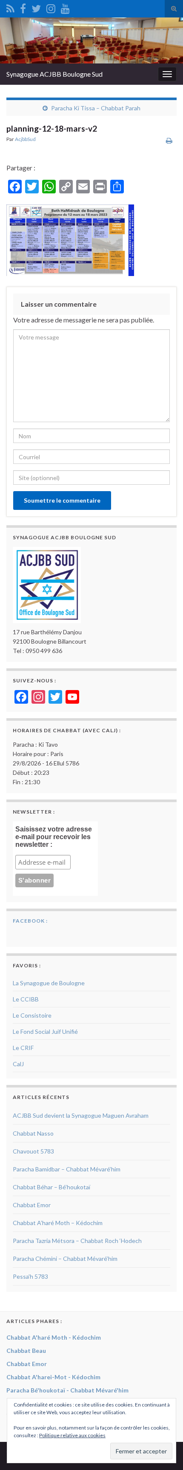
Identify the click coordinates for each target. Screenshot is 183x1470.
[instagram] (50, 7)
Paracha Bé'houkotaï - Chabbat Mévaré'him (67, 1390)
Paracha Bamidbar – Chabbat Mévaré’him (66, 1169)
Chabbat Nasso (33, 1133)
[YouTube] (65, 7)
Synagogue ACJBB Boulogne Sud (54, 74)
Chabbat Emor (32, 1204)
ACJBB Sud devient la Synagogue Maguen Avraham (81, 1115)
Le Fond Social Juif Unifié (45, 1031)
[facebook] (23, 7)
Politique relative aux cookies (72, 1435)
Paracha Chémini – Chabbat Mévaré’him (65, 1258)
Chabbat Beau (26, 1350)
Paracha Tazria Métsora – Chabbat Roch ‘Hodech (77, 1240)
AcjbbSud (25, 139)
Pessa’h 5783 (30, 1276)
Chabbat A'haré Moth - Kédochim (53, 1337)
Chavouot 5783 (33, 1151)
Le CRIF (23, 1047)
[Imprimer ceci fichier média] (169, 140)
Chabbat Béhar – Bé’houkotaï (51, 1187)
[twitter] (36, 7)
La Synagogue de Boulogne (49, 983)
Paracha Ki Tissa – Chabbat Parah (95, 108)
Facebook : (30, 921)
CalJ (18, 1063)
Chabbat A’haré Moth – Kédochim (58, 1222)
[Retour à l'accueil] (91, 40)
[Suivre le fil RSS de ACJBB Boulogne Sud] (10, 7)
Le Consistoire (32, 1015)
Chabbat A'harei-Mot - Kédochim (53, 1377)
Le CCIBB (26, 999)
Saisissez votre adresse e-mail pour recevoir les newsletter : (53, 837)
